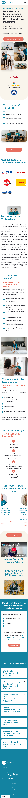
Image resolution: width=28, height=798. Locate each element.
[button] (25, 2)
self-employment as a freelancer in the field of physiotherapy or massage (14, 637)
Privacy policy (14, 791)
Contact (14, 787)
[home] (7, 2)
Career (14, 783)
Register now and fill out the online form (14, 618)
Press (14, 785)
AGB (14, 789)
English (6, 796)
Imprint (14, 794)
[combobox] (5, 796)
